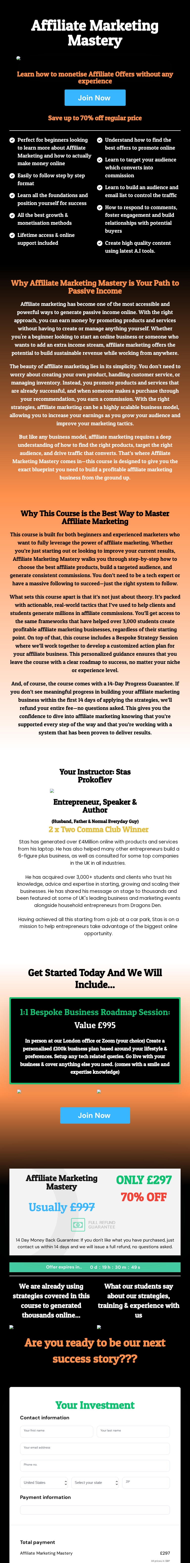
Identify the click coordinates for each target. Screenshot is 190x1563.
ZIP (129, 1482)
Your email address (39, 1448)
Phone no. (32, 1465)
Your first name (36, 1431)
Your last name (113, 1431)
